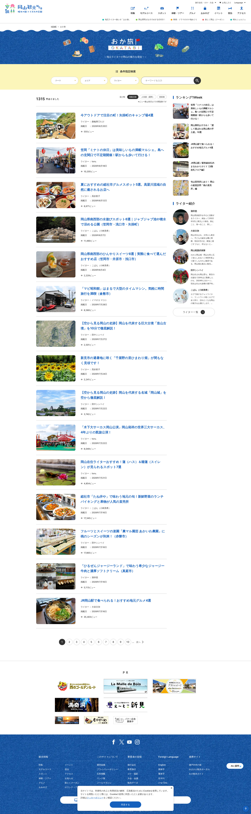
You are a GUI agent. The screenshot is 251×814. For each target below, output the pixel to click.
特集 (133, 13)
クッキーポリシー (95, 797)
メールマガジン (104, 782)
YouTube (129, 742)
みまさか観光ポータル (199, 769)
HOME (53, 27)
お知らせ (69, 778)
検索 (197, 80)
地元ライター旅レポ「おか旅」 (118, 19)
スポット (162, 13)
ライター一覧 (190, 312)
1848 (101, 160)
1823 (101, 437)
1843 (101, 195)
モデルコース (146, 13)
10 (127, 642)
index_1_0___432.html (194, 276)
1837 (101, 368)
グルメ (192, 13)
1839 (101, 333)
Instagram (137, 742)
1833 (101, 125)
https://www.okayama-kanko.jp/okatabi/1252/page (194, 131)
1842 (101, 229)
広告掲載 (101, 773)
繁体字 (161, 773)
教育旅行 (132, 769)
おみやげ (205, 13)
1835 (101, 299)
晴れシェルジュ (239, 19)
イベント (218, 13)
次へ (138, 642)
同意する (125, 804)
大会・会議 (133, 778)
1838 (101, 403)
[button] (240, 765)
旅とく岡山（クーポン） (215, 19)
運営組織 (101, 765)
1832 (101, 472)
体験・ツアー (178, 13)
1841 (101, 264)
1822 (101, 541)
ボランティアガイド (74, 787)
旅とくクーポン (72, 782)
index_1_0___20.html (194, 296)
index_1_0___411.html (194, 217)
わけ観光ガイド (196, 773)
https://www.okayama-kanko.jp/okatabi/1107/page (194, 188)
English (162, 765)
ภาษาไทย (162, 782)
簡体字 (161, 769)
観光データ (133, 782)
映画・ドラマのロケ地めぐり (185, 19)
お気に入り (226, 2)
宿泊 (230, 13)
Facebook (113, 742)
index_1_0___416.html (194, 257)
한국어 (161, 778)
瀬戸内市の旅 (195, 765)
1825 (101, 611)
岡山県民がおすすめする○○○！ (152, 19)
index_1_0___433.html (194, 237)
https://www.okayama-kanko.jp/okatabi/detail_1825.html (194, 150)
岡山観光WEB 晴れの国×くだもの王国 (23, 8)
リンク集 (101, 778)
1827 (101, 576)
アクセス (241, 13)
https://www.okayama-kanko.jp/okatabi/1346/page (194, 169)
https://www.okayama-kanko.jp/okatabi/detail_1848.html (194, 111)
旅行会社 (132, 765)
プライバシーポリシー (107, 769)
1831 (101, 507)
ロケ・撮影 (133, 773)
